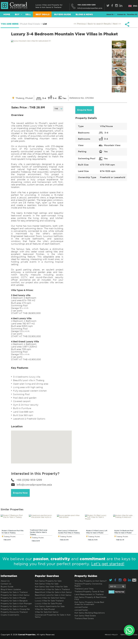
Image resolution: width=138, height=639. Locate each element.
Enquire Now (84, 110)
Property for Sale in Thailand (14, 592)
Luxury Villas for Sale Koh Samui (50, 598)
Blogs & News (84, 14)
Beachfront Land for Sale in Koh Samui (53, 595)
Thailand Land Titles (84, 589)
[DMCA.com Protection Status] (123, 592)
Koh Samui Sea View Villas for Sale (51, 586)
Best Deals (42, 14)
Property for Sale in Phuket (13, 598)
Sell (28, 14)
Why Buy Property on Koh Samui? (91, 581)
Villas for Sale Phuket (45, 609)
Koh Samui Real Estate (85, 616)
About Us (5, 581)
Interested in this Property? (35, 473)
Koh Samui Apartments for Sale (49, 606)
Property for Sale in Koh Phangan (16, 603)
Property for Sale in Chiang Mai (15, 609)
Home (6, 14)
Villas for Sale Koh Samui (46, 612)
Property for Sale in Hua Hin (14, 606)
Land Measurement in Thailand (89, 594)
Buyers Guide (62, 14)
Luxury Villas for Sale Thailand (49, 601)
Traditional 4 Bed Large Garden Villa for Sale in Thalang (38, 532)
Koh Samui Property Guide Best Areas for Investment (89, 603)
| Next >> (116, 24)
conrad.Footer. (81, 607)
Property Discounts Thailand (14, 612)
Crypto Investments (10, 615)
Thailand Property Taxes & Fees (89, 591)
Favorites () (132, 14)
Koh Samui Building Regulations (90, 613)
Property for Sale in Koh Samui (15, 595)
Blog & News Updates (11, 589)
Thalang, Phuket (9, 536)
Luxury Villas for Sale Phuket (48, 603)
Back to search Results (99, 24)
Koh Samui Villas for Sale (46, 584)
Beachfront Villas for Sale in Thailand (52, 589)
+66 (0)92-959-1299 (86, 5)
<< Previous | (81, 24)
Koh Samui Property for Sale (48, 581)
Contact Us (121, 14)
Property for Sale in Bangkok (14, 601)
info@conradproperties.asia (34, 484)
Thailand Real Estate (84, 618)
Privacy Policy (111, 635)
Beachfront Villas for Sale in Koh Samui (53, 592)
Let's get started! (107, 564)
